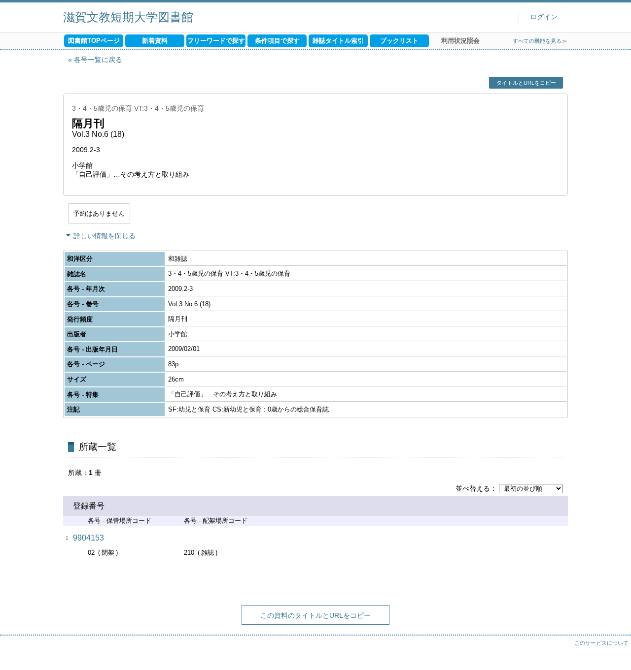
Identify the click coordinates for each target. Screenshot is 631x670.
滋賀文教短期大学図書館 (128, 17)
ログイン (544, 17)
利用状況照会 (460, 40)
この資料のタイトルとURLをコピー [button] (315, 615)
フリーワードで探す (216, 40)
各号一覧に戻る (98, 60)
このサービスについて (601, 643)
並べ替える (473, 488)
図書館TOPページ (94, 40)
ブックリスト (399, 40)
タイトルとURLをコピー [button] (526, 83)
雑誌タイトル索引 (338, 40)
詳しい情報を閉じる (104, 236)
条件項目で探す (277, 40)
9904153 (88, 538)
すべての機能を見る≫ (540, 41)
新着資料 (155, 40)
